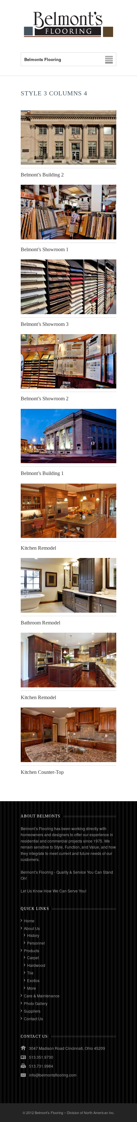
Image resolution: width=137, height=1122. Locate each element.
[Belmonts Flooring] (68, 40)
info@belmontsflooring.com (52, 1074)
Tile (30, 972)
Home (29, 920)
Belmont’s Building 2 (42, 174)
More (31, 988)
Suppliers (32, 1011)
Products (31, 950)
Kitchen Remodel (38, 548)
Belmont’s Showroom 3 (44, 324)
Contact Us (33, 1018)
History (33, 935)
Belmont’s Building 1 (42, 473)
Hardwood (36, 965)
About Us (32, 928)
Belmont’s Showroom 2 (44, 398)
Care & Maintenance (42, 995)
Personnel (36, 943)
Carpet (33, 957)
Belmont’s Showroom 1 (44, 249)
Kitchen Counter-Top (42, 772)
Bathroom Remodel (40, 622)
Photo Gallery (35, 1003)
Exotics (33, 980)
